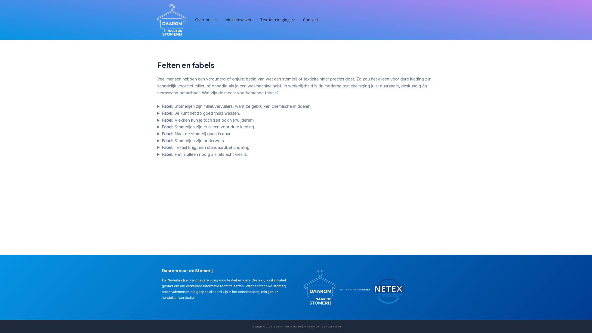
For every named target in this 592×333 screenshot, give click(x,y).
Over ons (204, 19)
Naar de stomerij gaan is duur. (196, 133)
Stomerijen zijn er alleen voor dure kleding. (208, 126)
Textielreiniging (275, 19)
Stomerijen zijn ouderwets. (193, 140)
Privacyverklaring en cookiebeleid (322, 326)
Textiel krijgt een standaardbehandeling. (206, 147)
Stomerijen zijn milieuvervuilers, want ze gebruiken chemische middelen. (236, 106)
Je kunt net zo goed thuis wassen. (201, 113)
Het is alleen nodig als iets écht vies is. (205, 154)
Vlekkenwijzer (239, 19)
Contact (310, 19)
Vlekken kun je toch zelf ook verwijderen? (208, 120)
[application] (215, 19)
